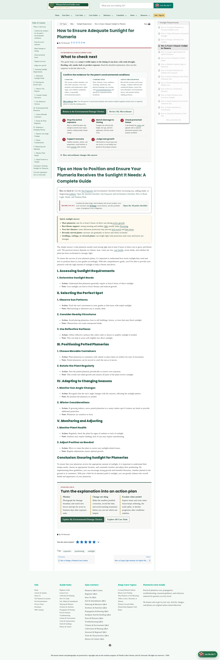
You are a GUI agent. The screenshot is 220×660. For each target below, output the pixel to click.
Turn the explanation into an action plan (40, 173)
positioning (79, 551)
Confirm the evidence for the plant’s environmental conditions (41, 34)
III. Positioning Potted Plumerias (40, 109)
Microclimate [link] (68, 101)
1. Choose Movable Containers (40, 116)
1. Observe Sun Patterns (39, 90)
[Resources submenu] (149, 15)
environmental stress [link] (103, 90)
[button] (147, 24)
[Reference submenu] (112, 15)
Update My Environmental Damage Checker (82, 519)
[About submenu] (136, 15)
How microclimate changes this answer (80, 155)
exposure (67, 551)
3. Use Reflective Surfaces (39, 103)
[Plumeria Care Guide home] (68, 5)
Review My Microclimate (120, 111)
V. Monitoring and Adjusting (39, 148)
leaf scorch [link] (116, 229)
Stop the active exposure (39, 43)
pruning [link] (73, 147)
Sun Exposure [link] (87, 191)
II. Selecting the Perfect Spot (38, 83)
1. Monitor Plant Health (39, 154)
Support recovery (40, 61)
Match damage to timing (39, 50)
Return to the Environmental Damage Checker (83, 111)
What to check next (39, 27)
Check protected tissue (39, 56)
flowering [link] (124, 226)
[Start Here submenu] (71, 15)
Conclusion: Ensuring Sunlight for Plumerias (40, 167)
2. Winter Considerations (39, 141)
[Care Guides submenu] (99, 15)
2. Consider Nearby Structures (40, 96)
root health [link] (118, 250)
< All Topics (63, 24)
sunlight (91, 551)
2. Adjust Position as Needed (41, 161)
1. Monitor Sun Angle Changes (41, 135)
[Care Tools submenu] (84, 15)
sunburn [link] (72, 194)
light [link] (106, 226)
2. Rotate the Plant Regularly (40, 122)
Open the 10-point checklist (135, 205)
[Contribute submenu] (126, 15)
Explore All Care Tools (117, 519)
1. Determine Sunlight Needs (39, 77)
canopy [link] (139, 125)
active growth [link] (118, 223)
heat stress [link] (129, 229)
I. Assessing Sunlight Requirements (40, 71)
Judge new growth (40, 65)
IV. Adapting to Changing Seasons (39, 128)
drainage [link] (93, 206)
